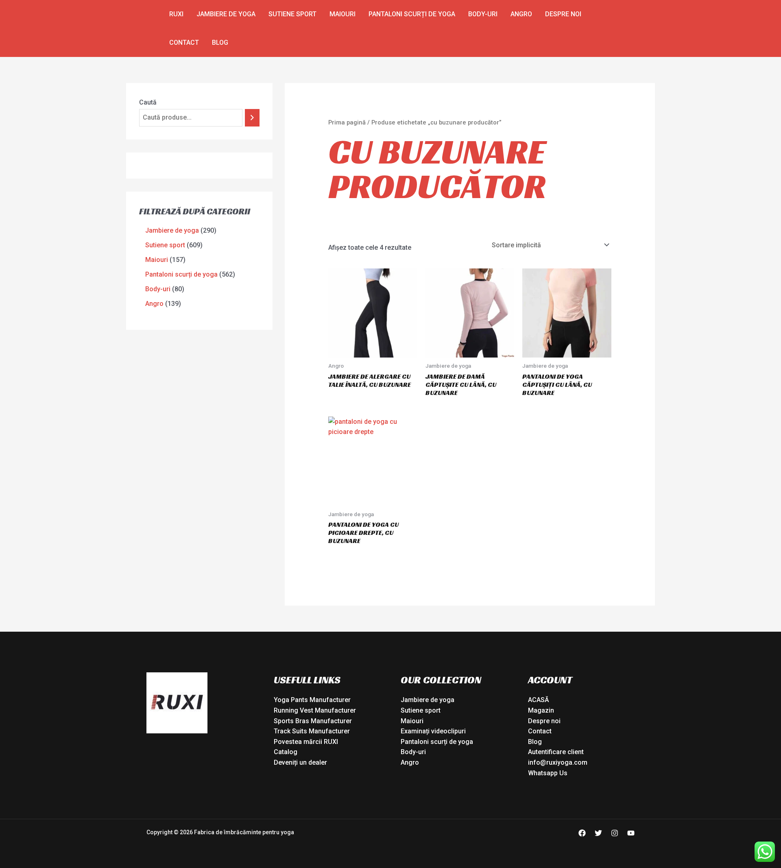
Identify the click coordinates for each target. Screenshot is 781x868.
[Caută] (252, 117)
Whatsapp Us (547, 773)
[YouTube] (631, 833)
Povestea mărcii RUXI (306, 742)
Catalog (285, 752)
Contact (184, 42)
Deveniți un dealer (300, 762)
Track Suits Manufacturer (312, 731)
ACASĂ (538, 700)
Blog (220, 42)
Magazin (541, 710)
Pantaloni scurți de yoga (412, 14)
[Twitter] (598, 833)
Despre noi (563, 14)
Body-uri (482, 14)
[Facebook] (582, 833)
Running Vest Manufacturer (315, 710)
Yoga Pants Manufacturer (312, 700)
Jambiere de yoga (225, 14)
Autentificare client (556, 752)
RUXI (176, 14)
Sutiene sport (292, 14)
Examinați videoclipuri (433, 731)
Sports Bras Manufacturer (313, 721)
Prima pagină (347, 122)
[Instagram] (614, 833)
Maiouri (342, 14)
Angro (521, 14)
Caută (148, 102)
